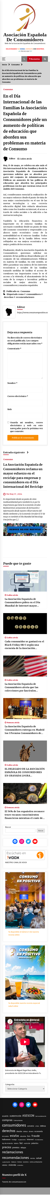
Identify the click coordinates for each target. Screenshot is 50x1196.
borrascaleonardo (40, 1116)
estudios (23, 1136)
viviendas (20, 1165)
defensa (43, 1126)
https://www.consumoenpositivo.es (32, 312)
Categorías (9, 1084)
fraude (36, 1136)
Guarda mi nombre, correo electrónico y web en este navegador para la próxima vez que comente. (26, 427)
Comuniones (17, 1120)
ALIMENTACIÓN (15, 1116)
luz (21, 1143)
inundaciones (39, 1140)
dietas (25, 1131)
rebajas (23, 1147)
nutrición (27, 1143)
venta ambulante (36, 1162)
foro (28, 1136)
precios (6, 1147)
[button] (24, 59)
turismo (25, 1162)
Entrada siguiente (14, 452)
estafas (14, 1136)
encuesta (5, 1136)
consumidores (33, 294)
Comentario (14, 348)
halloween (6, 1139)
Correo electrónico (17, 396)
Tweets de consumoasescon (14, 1181)
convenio (30, 1126)
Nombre (12, 383)
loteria (16, 1143)
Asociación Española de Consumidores (25, 37)
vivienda (12, 1165)
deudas (19, 1131)
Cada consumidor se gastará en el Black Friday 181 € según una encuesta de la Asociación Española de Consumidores (24, 645)
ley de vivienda (7, 1143)
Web (9, 409)
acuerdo (5, 1116)
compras (7, 1120)
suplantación (6, 1162)
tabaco (13, 1162)
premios (15, 1147)
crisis (37, 1126)
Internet (30, 1139)
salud (38, 1158)
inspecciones (22, 1140)
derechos (8, 297)
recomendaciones (25, 297)
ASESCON (28, 1115)
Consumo (8, 89)
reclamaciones (12, 1152)
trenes (19, 1162)
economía (38, 1131)
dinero (31, 1131)
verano (4, 1165)
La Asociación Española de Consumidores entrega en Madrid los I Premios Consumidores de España (24, 730)
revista (32, 1158)
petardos (34, 1143)
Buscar (8, 827)
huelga (14, 1139)
